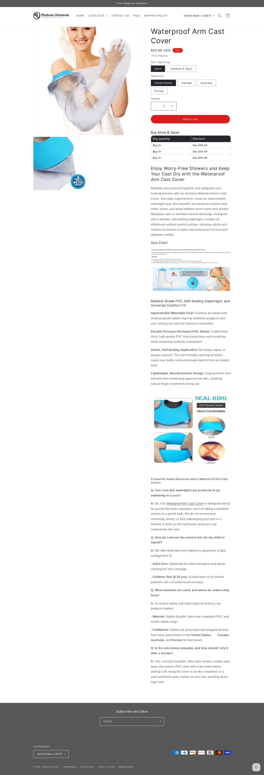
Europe (159, 90)
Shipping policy (126, 767)
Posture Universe (50, 767)
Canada (187, 82)
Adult (158, 68)
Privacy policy (87, 767)
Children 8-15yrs (181, 68)
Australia (206, 82)
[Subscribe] (160, 721)
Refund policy (70, 767)
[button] (97, 15)
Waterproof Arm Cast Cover (185, 503)
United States (163, 82)
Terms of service (106, 767)
